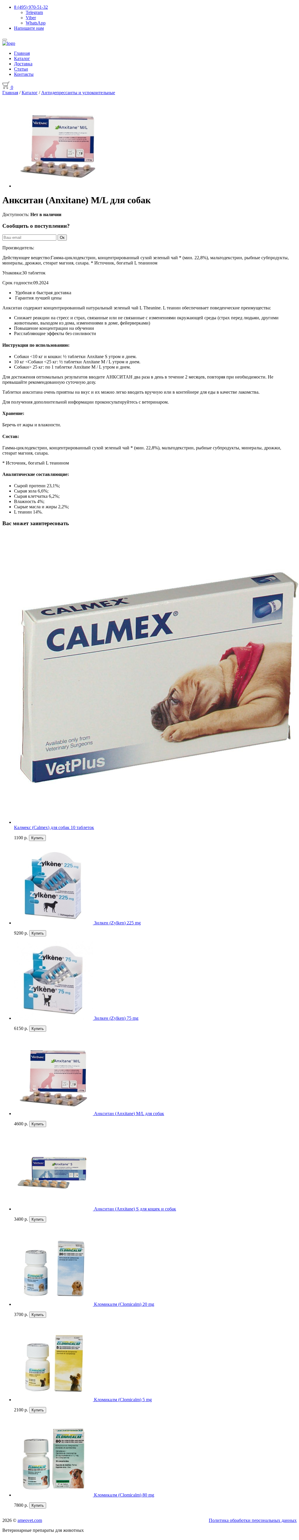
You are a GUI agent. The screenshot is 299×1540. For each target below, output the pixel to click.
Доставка (23, 63)
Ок (62, 237)
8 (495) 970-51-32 (31, 7)
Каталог (22, 58)
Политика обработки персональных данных (253, 1520)
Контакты (24, 74)
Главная (22, 53)
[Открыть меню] (4, 40)
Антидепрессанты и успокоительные (78, 92)
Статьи (21, 68)
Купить (37, 838)
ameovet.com (30, 1520)
